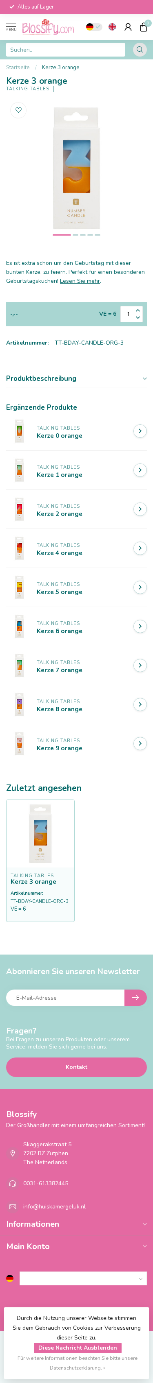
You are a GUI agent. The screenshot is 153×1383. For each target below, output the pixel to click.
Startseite (18, 67)
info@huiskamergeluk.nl (54, 1206)
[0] (143, 27)
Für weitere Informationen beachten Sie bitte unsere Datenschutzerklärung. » (77, 1363)
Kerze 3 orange (61, 67)
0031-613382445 (45, 1183)
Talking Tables (27, 89)
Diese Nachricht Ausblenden (77, 1348)
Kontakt (76, 1067)
